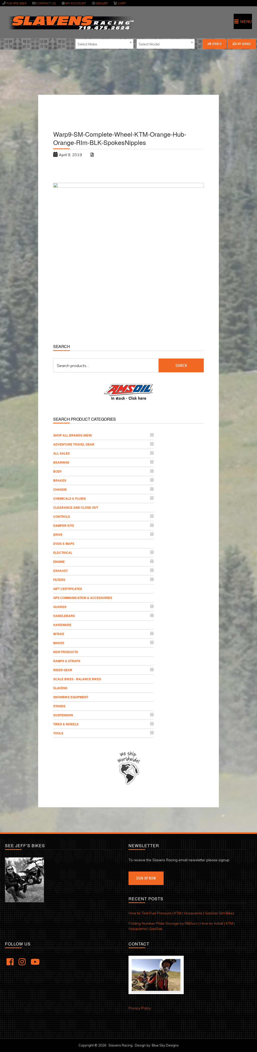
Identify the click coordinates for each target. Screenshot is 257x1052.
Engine (59, 561)
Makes (58, 643)
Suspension (63, 715)
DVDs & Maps (63, 543)
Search (217, 44)
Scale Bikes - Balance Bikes (77, 679)
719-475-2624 (16, 3)
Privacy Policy (139, 1008)
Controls (61, 516)
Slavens (60, 688)
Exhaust (60, 570)
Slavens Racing (70, 23)
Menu (246, 21)
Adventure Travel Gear (73, 444)
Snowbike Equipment (70, 697)
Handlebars (64, 615)
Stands (59, 706)
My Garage (244, 44)
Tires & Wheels (66, 724)
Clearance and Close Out (75, 507)
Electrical (62, 552)
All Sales (61, 453)
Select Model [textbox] (149, 44)
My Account (76, 3)
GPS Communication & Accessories (82, 597)
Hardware (62, 625)
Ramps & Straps (66, 661)
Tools (58, 733)
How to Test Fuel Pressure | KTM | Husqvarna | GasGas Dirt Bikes (181, 913)
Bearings (61, 462)
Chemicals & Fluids (69, 498)
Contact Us (46, 3)
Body (57, 471)
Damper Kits (63, 525)
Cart (122, 3)
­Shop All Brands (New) (72, 435)
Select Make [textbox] (87, 44)
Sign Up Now (146, 878)
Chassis (60, 489)
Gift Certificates (67, 588)
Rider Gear (62, 670)
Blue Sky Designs (165, 1045)
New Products (65, 652)
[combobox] (104, 44)
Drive (57, 534)
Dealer (101, 3)
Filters (59, 579)
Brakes (59, 480)
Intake (58, 634)
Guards (60, 606)
